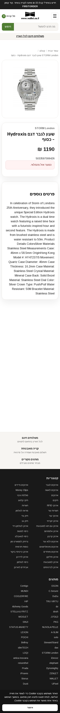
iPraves (24, 673)
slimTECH (23, 647)
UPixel (55, 683)
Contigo (24, 586)
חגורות (25, 505)
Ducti (25, 683)
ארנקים (54, 495)
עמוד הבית (53, 51)
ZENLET (53, 673)
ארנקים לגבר (52, 485)
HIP (26, 601)
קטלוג (42, 51)
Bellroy (24, 642)
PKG (56, 622)
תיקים (55, 500)
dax (56, 647)
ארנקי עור (53, 515)
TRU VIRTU (52, 601)
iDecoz (54, 658)
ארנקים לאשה (51, 490)
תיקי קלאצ (23, 500)
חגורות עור (53, 510)
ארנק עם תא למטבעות (47, 526)
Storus (24, 678)
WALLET (54, 678)
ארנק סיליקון (52, 557)
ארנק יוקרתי (52, 521)
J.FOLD (54, 616)
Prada (25, 668)
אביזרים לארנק (21, 567)
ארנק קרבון (53, 536)
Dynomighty (52, 668)
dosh (55, 611)
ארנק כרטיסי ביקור (19, 551)
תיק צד (24, 515)
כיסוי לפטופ (22, 531)
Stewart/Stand (51, 642)
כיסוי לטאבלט (21, 536)
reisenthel (23, 663)
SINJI (25, 622)
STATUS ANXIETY (18, 627)
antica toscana (20, 658)
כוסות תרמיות (21, 546)
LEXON (24, 632)
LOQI (25, 653)
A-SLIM (54, 632)
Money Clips (22, 490)
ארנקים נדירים (21, 485)
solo (56, 637)
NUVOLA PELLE (50, 627)
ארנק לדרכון (22, 557)
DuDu (55, 596)
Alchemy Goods (20, 606)
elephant (53, 663)
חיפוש (8, 26)
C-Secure (53, 591)
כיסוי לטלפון (22, 562)
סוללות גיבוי (22, 495)
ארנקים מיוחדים (51, 551)
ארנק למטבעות (51, 562)
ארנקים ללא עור (50, 541)
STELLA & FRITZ (19, 611)
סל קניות (9, 16)
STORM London (45, 128)
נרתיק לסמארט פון (19, 541)
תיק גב (25, 521)
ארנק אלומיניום (51, 531)
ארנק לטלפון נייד (20, 526)
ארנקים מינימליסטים (49, 546)
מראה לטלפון (22, 510)
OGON (54, 586)
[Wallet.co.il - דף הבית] (30, 16)
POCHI (24, 637)
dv (57, 606)
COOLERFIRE (21, 596)
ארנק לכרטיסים (51, 567)
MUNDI (24, 591)
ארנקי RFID (52, 505)
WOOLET (23, 616)
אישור (30, 707)
